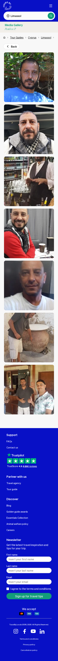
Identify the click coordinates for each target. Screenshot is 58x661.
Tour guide (11, 489)
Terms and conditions (29, 639)
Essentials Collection (17, 517)
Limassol (46, 37)
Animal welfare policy (17, 523)
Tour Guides (17, 37)
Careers (10, 530)
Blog (8, 505)
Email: (9, 577)
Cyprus (32, 37)
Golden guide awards (17, 511)
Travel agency (13, 483)
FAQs (9, 441)
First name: (12, 554)
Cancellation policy (29, 650)
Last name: (12, 565)
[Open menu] (51, 6)
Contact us (12, 447)
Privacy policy (29, 644)
